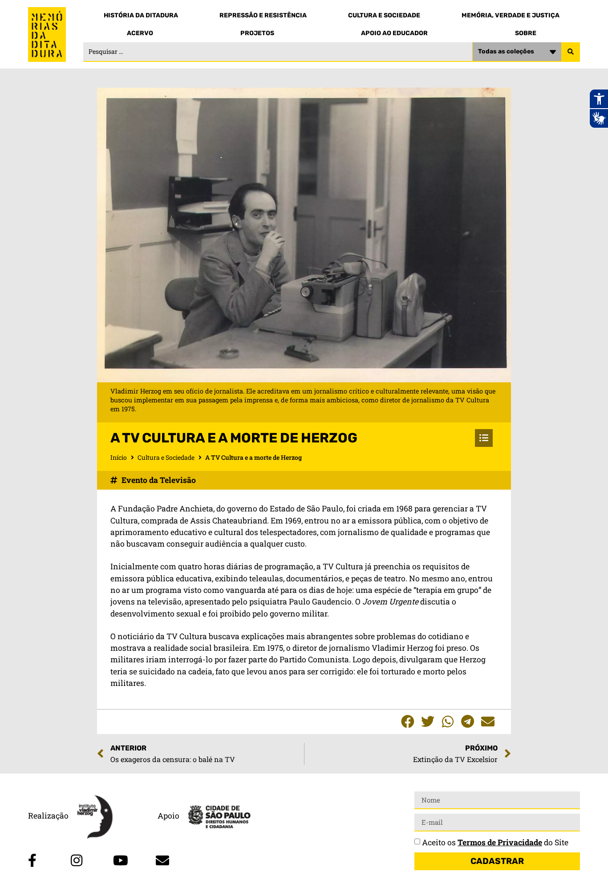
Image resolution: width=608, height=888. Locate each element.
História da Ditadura (141, 15)
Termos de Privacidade (500, 842)
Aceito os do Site (495, 842)
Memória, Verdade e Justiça (510, 15)
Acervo (140, 33)
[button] (407, 722)
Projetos (257, 33)
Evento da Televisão (159, 480)
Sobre (525, 33)
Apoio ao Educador (394, 33)
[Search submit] (570, 52)
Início (118, 457)
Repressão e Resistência (263, 15)
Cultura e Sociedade (384, 15)
